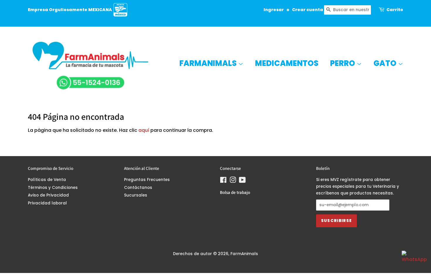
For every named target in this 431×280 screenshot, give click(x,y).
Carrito (394, 10)
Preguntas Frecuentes (147, 179)
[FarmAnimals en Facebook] (223, 181)
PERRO (343, 63)
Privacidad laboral (47, 203)
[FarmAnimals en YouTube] (242, 181)
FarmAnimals (208, 63)
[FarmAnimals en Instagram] (233, 181)
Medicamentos (286, 63)
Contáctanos (138, 187)
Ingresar (274, 10)
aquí (143, 130)
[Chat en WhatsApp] (413, 262)
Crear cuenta (307, 10)
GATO (386, 63)
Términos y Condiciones (53, 187)
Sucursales (135, 195)
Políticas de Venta (47, 179)
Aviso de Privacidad (48, 195)
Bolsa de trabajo (235, 192)
